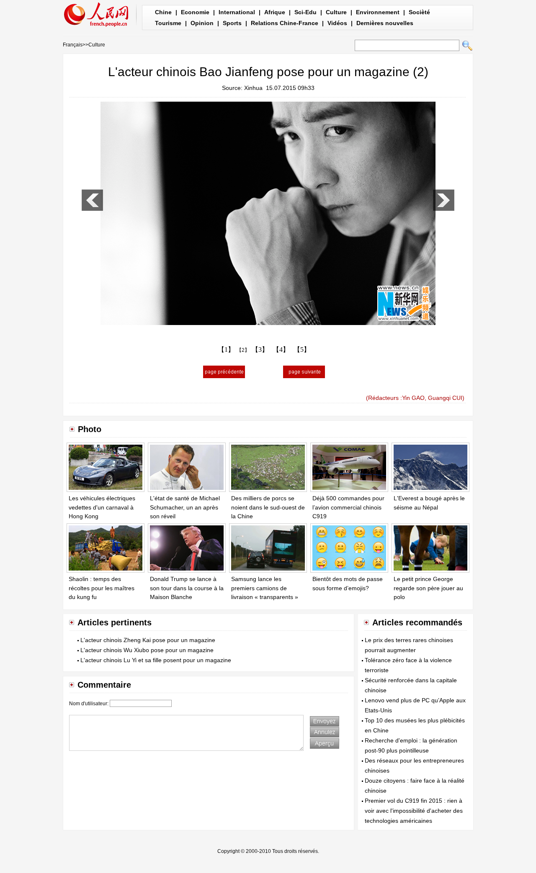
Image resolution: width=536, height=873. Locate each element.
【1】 (226, 349)
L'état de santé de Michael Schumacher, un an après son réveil (185, 507)
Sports (232, 23)
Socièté (419, 12)
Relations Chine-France (284, 23)
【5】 (302, 349)
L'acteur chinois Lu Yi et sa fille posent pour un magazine (155, 660)
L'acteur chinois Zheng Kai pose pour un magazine (147, 640)
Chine (163, 12)
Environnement (377, 12)
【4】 (281, 349)
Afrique (274, 12)
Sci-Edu (305, 12)
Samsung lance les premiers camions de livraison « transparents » (264, 588)
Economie (195, 12)
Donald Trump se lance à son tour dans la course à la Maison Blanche (187, 588)
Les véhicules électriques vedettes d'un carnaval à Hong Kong (102, 507)
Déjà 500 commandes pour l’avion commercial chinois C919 (348, 507)
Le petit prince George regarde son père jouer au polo (428, 588)
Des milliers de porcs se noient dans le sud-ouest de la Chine (268, 507)
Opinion (202, 23)
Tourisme (168, 23)
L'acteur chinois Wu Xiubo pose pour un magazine (147, 650)
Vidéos (337, 23)
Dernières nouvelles (384, 23)
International (237, 12)
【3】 (260, 349)
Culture (336, 12)
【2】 (243, 350)
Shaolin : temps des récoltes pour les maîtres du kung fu (101, 588)
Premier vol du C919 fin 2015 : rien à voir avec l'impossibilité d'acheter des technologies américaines (414, 810)
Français (72, 45)
